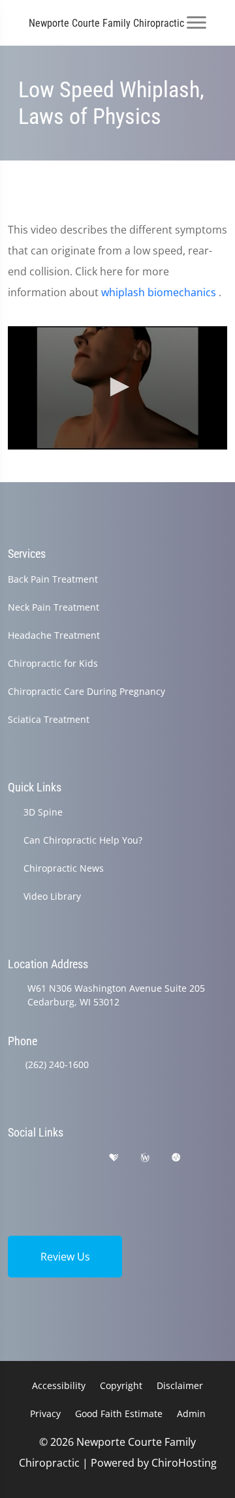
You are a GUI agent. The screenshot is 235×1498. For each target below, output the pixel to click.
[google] (14, 1158)
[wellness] (144, 1158)
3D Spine (43, 812)
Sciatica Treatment (48, 719)
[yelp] (81, 1158)
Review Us (65, 1256)
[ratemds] (176, 1158)
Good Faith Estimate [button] (119, 1413)
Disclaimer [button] (180, 1385)
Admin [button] (191, 1413)
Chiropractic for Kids (53, 663)
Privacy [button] (45, 1413)
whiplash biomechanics (160, 292)
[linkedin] (14, 1173)
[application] (117, 388)
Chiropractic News (64, 868)
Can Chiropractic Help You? (83, 840)
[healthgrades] (113, 1158)
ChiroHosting (184, 1463)
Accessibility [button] (59, 1385)
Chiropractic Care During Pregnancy (86, 691)
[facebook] (48, 1158)
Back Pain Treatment (53, 579)
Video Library (52, 896)
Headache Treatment (54, 635)
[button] (117, 387)
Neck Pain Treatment (53, 607)
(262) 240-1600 (57, 1064)
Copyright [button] (121, 1385)
